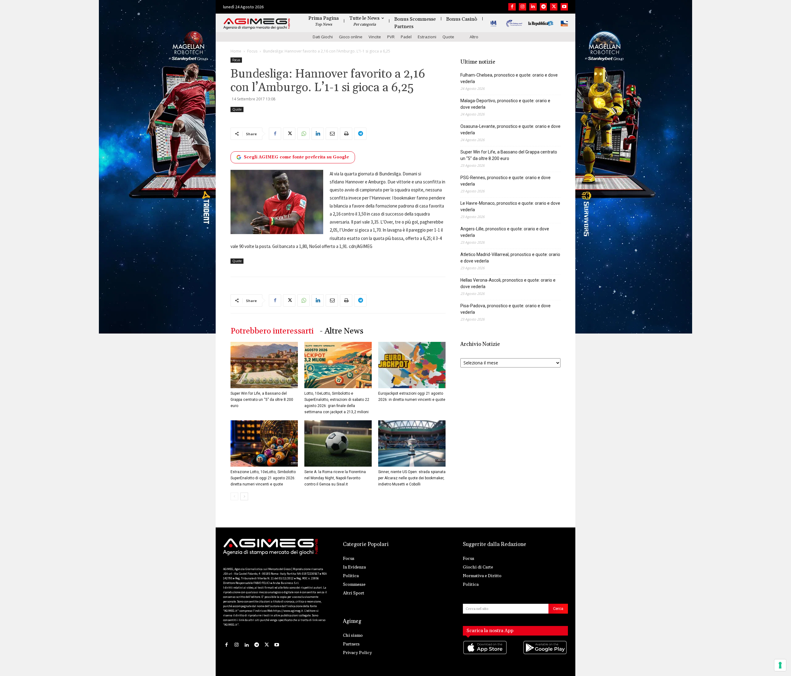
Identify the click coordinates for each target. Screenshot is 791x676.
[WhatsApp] (303, 134)
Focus (252, 51)
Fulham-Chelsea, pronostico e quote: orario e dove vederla (509, 78)
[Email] (332, 134)
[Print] (346, 134)
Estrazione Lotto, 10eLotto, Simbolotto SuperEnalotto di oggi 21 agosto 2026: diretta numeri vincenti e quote (263, 478)
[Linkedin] (533, 6)
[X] (553, 6)
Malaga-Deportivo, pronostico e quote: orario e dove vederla (505, 104)
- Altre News (341, 331)
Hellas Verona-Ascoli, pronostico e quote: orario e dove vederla (508, 283)
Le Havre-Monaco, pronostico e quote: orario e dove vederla (510, 206)
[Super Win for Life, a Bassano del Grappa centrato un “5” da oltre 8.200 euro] (264, 365)
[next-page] (244, 496)
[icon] (485, 653)
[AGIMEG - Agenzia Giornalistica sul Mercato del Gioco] (256, 24)
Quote (448, 37)
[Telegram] (543, 6)
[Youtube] (564, 6)
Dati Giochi (323, 37)
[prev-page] (234, 496)
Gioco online (350, 37)
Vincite (375, 37)
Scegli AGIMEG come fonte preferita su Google (296, 157)
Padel (406, 37)
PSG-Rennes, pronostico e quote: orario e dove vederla (505, 181)
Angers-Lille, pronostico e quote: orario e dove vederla (504, 232)
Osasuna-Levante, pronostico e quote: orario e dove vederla (510, 129)
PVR (391, 37)
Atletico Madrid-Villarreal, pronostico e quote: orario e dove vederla (510, 257)
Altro (474, 37)
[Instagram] (522, 6)
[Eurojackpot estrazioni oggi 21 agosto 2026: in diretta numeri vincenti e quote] (412, 365)
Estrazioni (427, 37)
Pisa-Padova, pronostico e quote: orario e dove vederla (505, 309)
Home (236, 51)
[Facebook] (512, 6)
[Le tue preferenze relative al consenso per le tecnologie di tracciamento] (780, 665)
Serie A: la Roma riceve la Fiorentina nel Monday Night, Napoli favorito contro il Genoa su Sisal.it (335, 478)
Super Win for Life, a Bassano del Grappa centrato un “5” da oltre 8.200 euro (262, 399)
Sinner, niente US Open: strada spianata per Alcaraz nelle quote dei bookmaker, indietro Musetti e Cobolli (412, 478)
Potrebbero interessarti (272, 331)
